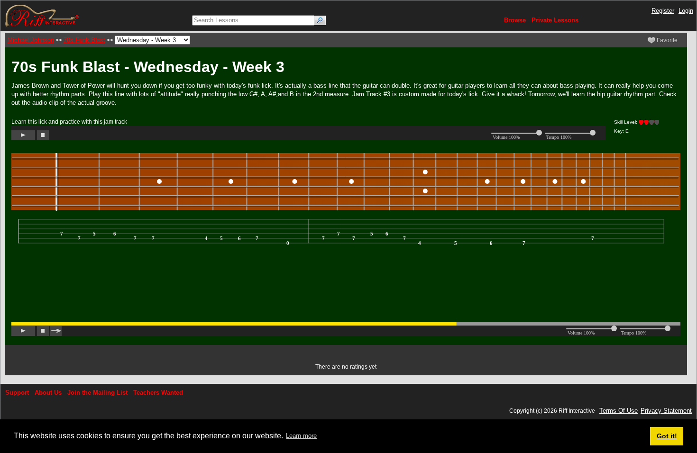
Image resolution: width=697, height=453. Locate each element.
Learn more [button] (301, 435)
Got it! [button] (667, 436)
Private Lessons (555, 20)
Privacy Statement (666, 410)
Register (662, 10)
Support (17, 392)
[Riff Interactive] (42, 15)
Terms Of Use (618, 410)
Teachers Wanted (158, 392)
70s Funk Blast (84, 40)
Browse (515, 20)
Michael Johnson (31, 40)
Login (686, 10)
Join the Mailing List (97, 392)
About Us (48, 392)
